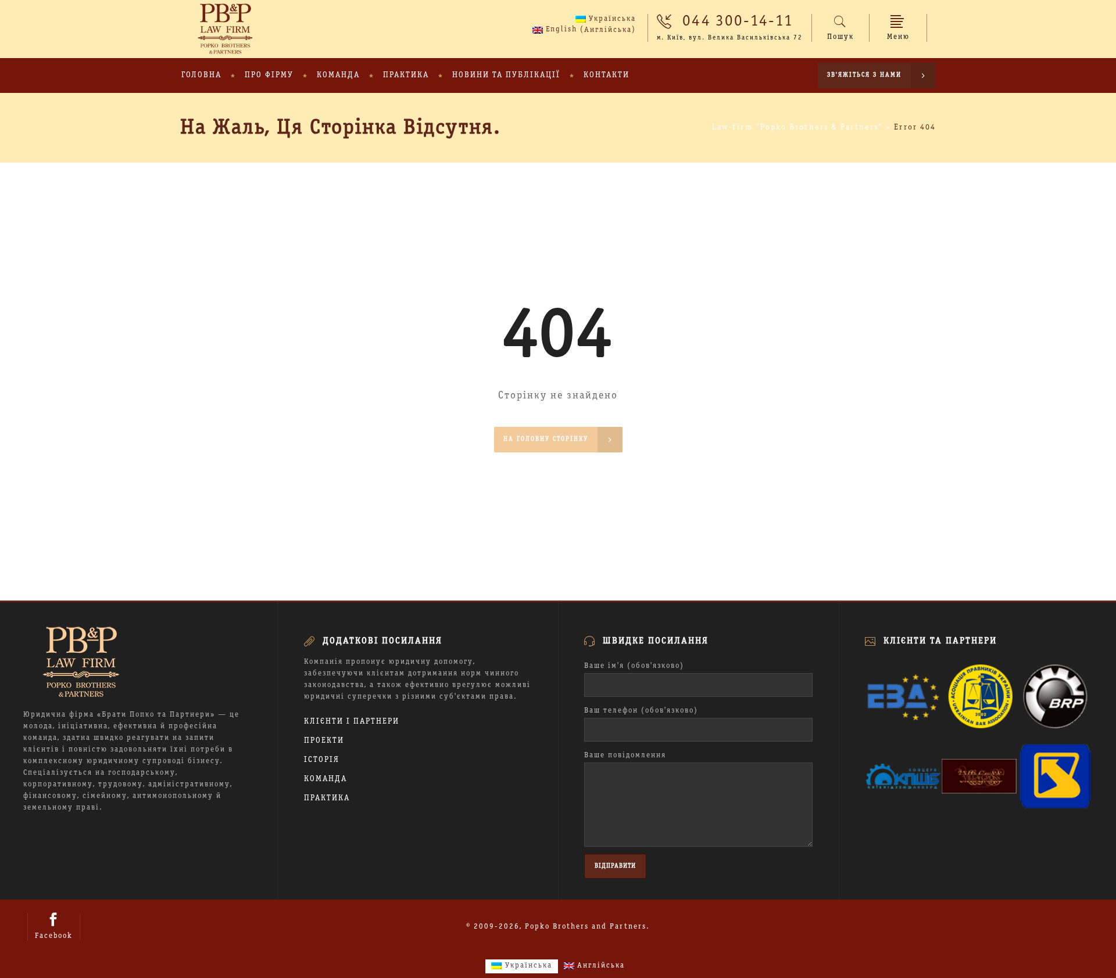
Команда (325, 779)
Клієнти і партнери (351, 721)
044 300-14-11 (737, 21)
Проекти (324, 741)
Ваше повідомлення (625, 755)
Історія (321, 760)
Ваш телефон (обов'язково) (641, 710)
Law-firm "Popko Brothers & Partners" (797, 127)
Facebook (54, 936)
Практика (327, 798)
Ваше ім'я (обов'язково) (634, 666)
